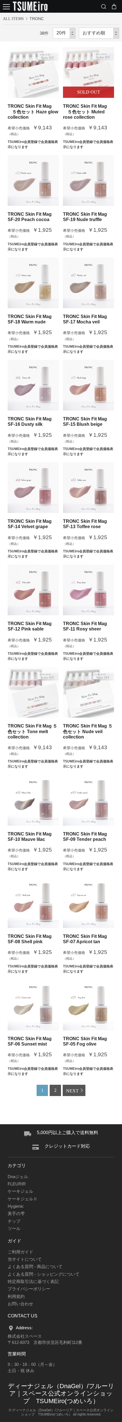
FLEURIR (17, 1184)
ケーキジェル (20, 1191)
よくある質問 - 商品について (35, 1266)
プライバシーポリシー (29, 1289)
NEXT (72, 1090)
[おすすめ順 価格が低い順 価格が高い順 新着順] (99, 33)
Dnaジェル (18, 1176)
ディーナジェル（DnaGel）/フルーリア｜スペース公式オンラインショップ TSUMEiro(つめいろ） (61, 1394)
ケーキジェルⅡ (22, 1199)
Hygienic (16, 1206)
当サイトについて (25, 1259)
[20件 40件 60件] (64, 33)
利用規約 (16, 1296)
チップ (14, 1221)
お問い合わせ (20, 1304)
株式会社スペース (25, 1336)
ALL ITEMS (13, 18)
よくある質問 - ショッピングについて (43, 1274)
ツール (14, 1228)
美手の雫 (16, 1213)
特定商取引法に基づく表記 (33, 1281)
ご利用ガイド (20, 1252)
